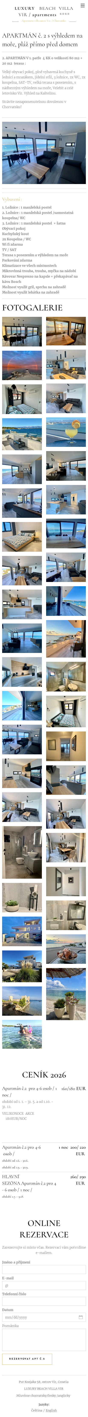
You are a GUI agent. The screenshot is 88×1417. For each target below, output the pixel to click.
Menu (82, 5)
